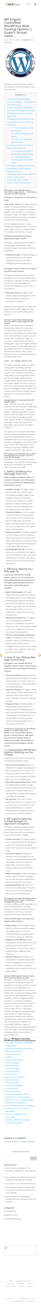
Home (11, 1281)
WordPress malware (13, 1091)
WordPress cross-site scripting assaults (19, 1100)
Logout (30, 1286)
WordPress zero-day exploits (16, 1103)
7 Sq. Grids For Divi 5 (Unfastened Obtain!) (20, 1184)
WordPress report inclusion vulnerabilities (20, 1105)
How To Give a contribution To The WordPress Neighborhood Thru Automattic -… (21, 1170)
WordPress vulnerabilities (14, 1086)
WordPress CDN (11, 1074)
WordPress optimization (14, 1060)
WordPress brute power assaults (17, 1094)
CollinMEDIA (24, 1299)
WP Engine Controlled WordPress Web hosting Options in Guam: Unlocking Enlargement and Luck (20, 168)
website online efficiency (14, 1051)
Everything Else (11, 1211)
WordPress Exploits (12, 1083)
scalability (9, 1057)
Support (22, 1286)
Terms (29, 1283)
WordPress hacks (12, 1088)
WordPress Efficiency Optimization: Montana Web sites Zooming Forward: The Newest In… (21, 1199)
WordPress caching (12, 1071)
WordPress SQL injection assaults (18, 1097)
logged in (17, 1141)
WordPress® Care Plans (20, 1151)
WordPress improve (13, 1080)
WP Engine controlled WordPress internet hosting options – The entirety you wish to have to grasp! (21, 102)
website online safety (13, 1054)
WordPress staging (12, 1068)
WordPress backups (13, 1066)
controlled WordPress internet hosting (19, 1048)
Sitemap (31, 1301)
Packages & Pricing (23, 1281)
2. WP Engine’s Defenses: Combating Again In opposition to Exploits (22, 160)
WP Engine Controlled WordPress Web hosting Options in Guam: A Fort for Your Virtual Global (20, 122)
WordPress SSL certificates (15, 1077)
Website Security (11, 1215)
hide (24, 95)
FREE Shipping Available (20, 1253)
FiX (7, 40)
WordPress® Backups (13, 1219)
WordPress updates (13, 1063)
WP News (20, 1283)
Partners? (10, 1283)
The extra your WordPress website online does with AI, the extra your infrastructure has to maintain (20, 1190)
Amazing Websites (18, 1301)
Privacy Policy (11, 1286)
